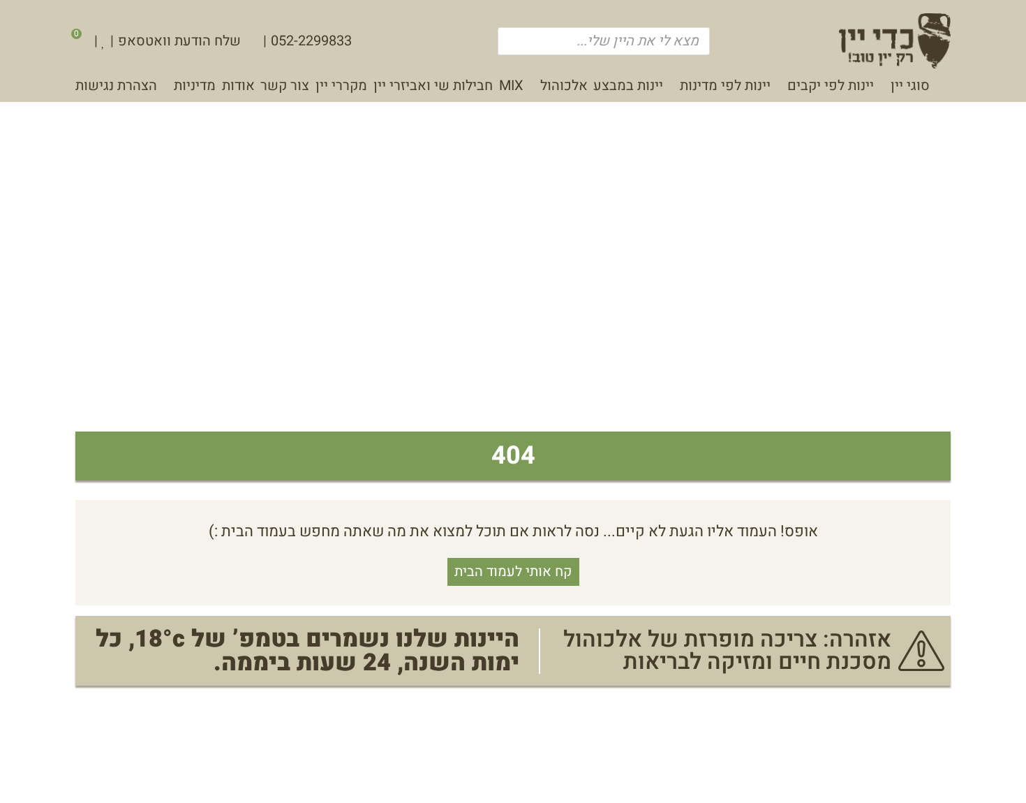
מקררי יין (341, 85)
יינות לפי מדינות (725, 85)
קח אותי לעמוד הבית (513, 571)
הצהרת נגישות (116, 85)
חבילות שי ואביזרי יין (433, 85)
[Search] (515, 41)
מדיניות (195, 85)
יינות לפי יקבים (830, 85)
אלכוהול (564, 85)
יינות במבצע (628, 85)
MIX (511, 85)
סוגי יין (910, 85)
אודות (238, 85)
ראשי (943, 89)
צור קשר (284, 85)
